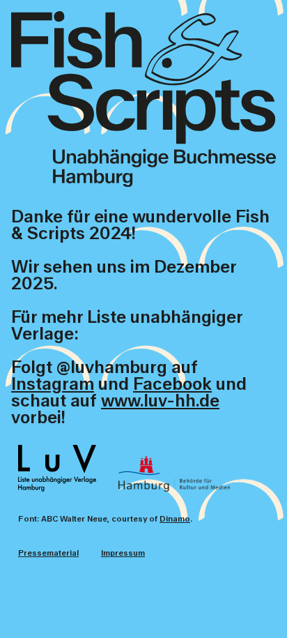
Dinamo (175, 519)
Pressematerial (48, 553)
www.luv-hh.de (160, 401)
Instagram (52, 384)
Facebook (172, 384)
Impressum (123, 553)
